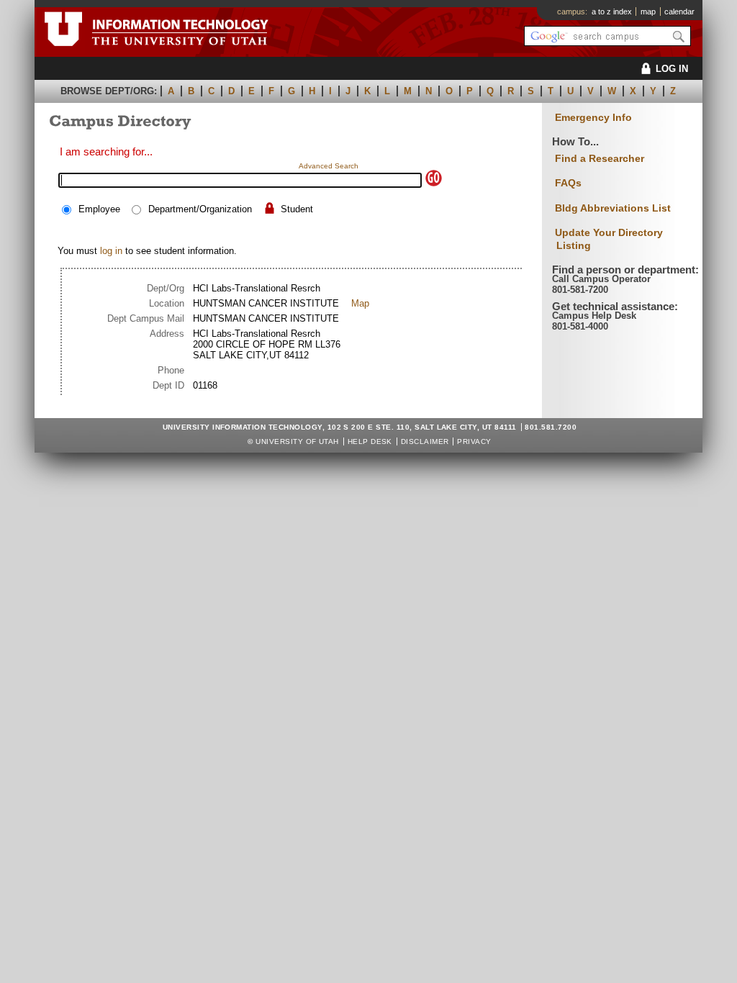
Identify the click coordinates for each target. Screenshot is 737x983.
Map (360, 303)
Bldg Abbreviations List (613, 208)
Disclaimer (425, 441)
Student (297, 209)
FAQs (568, 183)
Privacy (474, 441)
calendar (679, 11)
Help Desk (370, 441)
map (648, 11)
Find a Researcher (599, 158)
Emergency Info (593, 117)
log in (111, 250)
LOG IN (672, 68)
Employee (99, 209)
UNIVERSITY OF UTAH (297, 441)
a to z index (612, 11)
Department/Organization (200, 209)
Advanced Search (328, 166)
